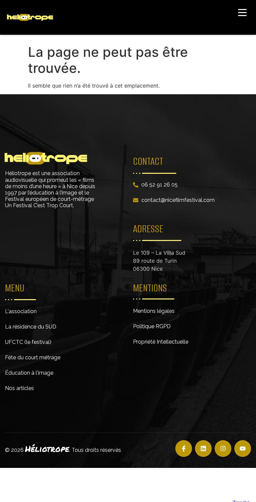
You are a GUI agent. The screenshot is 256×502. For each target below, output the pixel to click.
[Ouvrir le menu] (242, 12)
